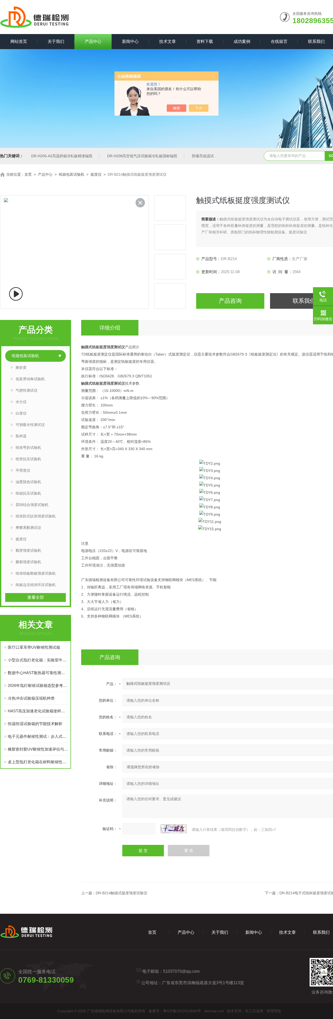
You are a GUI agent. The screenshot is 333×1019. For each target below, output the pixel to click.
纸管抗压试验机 (28, 459)
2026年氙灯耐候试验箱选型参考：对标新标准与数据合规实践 (38, 685)
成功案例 (242, 41)
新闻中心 (130, 41)
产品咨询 (230, 301)
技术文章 (167, 41)
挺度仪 (96, 174)
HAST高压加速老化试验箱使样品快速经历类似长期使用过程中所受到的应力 (38, 711)
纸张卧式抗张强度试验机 (36, 516)
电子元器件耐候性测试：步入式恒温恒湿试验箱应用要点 (38, 736)
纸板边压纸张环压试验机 (36, 585)
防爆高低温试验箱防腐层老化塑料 (219, 156)
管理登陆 (273, 1011)
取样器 (21, 436)
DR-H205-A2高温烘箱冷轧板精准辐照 (61, 156)
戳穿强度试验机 (28, 550)
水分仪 (21, 402)
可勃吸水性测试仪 (30, 425)
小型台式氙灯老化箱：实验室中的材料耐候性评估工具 (38, 660)
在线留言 (279, 41)
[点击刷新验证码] (174, 828)
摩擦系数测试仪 (28, 527)
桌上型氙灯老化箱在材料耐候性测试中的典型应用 (38, 762)
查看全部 (35, 597)
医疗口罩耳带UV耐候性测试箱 (34, 647)
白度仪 (21, 413)
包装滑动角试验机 (30, 379)
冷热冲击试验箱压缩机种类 (31, 698)
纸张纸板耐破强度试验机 (36, 573)
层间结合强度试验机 (32, 505)
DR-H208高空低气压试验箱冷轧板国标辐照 (142, 156)
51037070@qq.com (181, 971)
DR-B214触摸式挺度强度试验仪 (121, 893)
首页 (28, 174)
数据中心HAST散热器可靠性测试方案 (38, 672)
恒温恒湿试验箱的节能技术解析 (35, 723)
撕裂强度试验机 (28, 562)
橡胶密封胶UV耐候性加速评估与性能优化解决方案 (38, 749)
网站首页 (18, 41)
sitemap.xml (214, 1011)
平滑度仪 (23, 470)
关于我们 (56, 41)
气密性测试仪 (26, 390)
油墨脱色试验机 (28, 482)
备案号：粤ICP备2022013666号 (175, 1011)
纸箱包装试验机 (71, 174)
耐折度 (21, 367)
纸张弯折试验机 (28, 447)
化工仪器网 (254, 1011)
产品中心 (93, 41)
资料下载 (204, 41)
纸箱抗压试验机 (28, 493)
